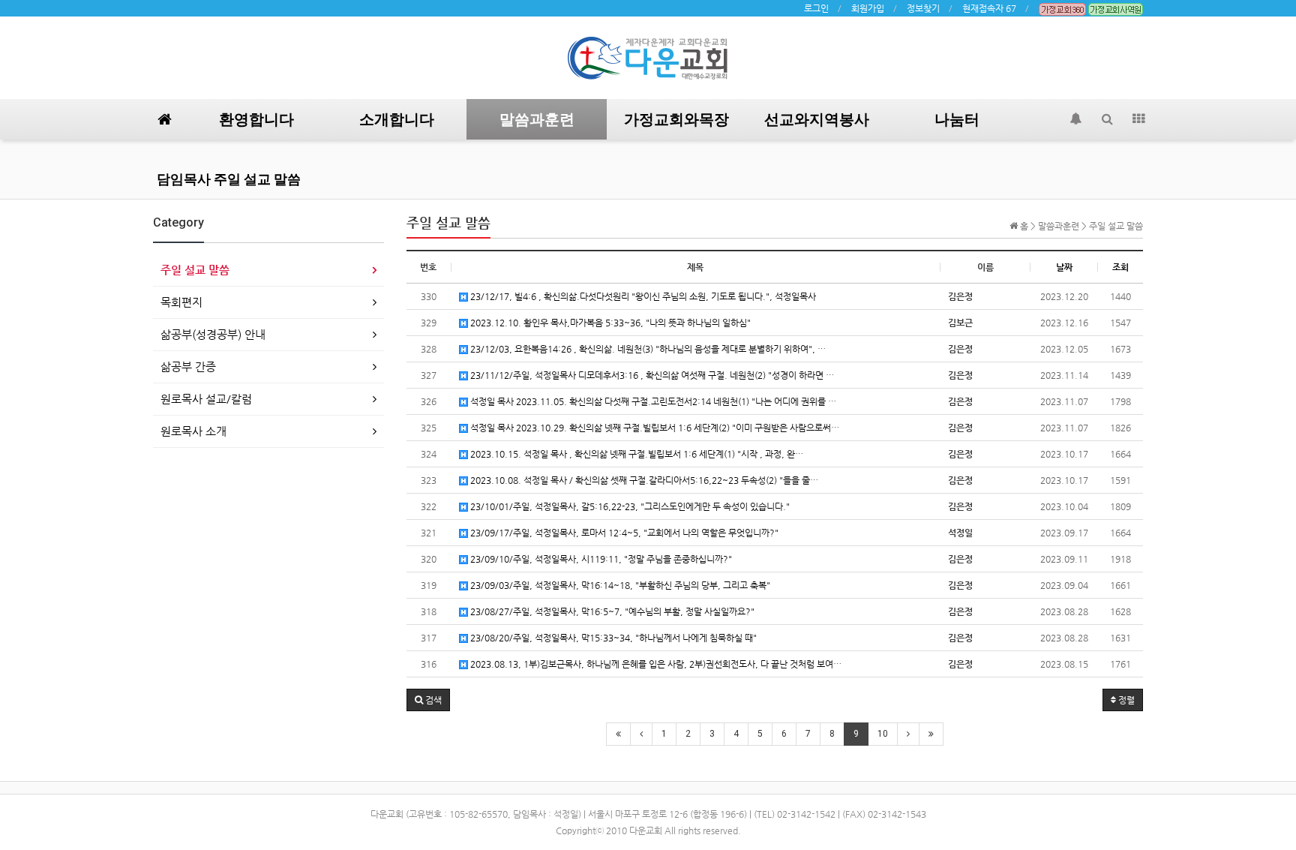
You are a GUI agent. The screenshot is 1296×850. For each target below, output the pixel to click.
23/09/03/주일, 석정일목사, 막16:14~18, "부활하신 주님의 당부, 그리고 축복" (619, 585)
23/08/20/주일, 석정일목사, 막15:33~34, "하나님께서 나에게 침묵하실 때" (612, 637)
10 (883, 733)
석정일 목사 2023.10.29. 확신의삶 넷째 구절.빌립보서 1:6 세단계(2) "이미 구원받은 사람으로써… (653, 427)
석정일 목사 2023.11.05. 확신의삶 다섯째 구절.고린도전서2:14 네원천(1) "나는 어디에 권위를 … (652, 401)
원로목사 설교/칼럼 (206, 398)
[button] (428, 700)
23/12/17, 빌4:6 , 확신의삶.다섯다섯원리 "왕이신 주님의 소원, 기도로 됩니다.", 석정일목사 (642, 296)
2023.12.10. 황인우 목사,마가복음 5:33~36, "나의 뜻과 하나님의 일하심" (609, 322)
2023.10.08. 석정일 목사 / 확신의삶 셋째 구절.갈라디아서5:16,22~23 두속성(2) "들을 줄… (643, 480)
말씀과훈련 (537, 119)
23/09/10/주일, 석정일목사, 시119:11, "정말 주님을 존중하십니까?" (600, 559)
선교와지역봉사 (816, 119)
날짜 (1064, 267)
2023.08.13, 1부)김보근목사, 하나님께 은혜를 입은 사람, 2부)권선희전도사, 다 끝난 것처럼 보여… (655, 664)
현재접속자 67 (989, 8)
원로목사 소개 (193, 431)
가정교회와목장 (676, 119)
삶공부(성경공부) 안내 (213, 334)
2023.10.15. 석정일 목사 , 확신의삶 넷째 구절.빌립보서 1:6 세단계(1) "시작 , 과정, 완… (635, 454)
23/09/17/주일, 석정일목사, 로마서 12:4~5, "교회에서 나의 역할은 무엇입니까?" (623, 532)
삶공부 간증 (188, 366)
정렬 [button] (1125, 700)
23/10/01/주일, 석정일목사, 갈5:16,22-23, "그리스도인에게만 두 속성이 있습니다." (629, 506)
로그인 (816, 8)
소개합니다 (396, 119)
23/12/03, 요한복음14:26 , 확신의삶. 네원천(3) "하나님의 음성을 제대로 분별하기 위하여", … (647, 349)
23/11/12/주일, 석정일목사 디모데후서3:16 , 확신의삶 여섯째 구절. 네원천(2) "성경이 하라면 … (651, 375)
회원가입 (867, 8)
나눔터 (957, 119)
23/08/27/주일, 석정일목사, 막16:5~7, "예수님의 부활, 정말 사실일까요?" (611, 611)
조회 (1120, 267)
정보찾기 (923, 8)
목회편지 (181, 302)
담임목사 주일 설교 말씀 (229, 179)
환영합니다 (256, 119)
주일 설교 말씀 (195, 269)
